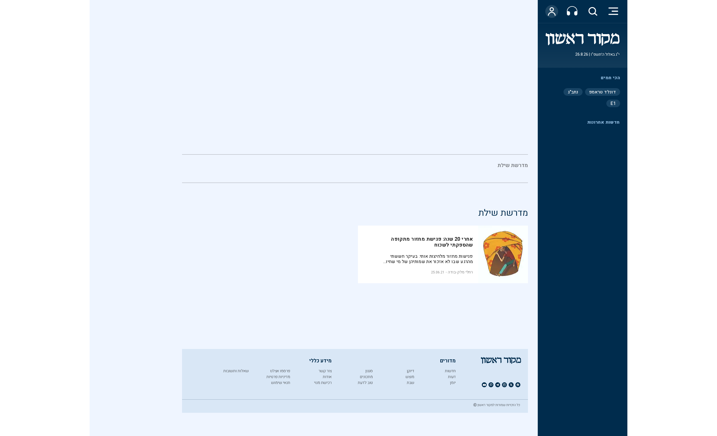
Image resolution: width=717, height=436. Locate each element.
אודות (327, 377)
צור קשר (325, 371)
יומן (453, 383)
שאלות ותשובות (236, 371)
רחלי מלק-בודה (460, 272)
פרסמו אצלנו (280, 371)
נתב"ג (573, 91)
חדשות (450, 371)
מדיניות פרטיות (278, 377)
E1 (613, 103)
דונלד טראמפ (602, 91)
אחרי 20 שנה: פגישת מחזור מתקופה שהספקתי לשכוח (432, 242)
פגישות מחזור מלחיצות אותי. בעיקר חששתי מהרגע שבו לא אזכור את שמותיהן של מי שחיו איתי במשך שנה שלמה (429, 259)
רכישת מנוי (323, 383)
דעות (452, 377)
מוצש (410, 377)
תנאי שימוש (280, 383)
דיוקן (410, 371)
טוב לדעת (365, 383)
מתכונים (366, 377)
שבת (410, 383)
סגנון (369, 371)
